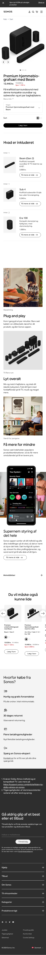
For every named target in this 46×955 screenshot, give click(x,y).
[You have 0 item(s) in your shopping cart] (37, 12)
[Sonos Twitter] (10, 922)
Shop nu (41, 2)
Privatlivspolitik (28, 930)
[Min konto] (29, 12)
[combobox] (23, 107)
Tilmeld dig (23, 842)
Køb (5, 19)
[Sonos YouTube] (14, 922)
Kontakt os (8, 758)
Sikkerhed (5, 938)
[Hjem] (7, 12)
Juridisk (4, 930)
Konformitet (27, 934)
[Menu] (41, 12)
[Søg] (33, 12)
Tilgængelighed (7, 934)
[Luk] (3, 2)
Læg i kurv (23, 125)
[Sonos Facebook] (3, 922)
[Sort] (37, 118)
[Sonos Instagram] (7, 922)
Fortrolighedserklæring (25, 851)
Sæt (11, 19)
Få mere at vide (27, 175)
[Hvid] (41, 118)
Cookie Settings (28, 938)
